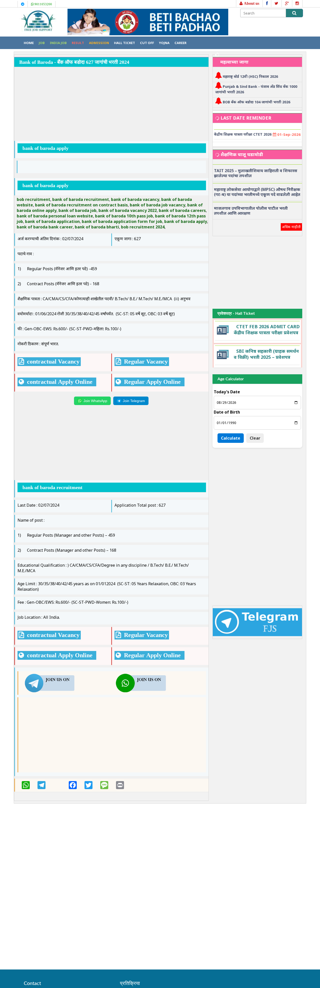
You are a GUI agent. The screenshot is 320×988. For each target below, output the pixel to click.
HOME (29, 43)
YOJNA (164, 43)
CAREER (180, 43)
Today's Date (227, 392)
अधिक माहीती (291, 226)
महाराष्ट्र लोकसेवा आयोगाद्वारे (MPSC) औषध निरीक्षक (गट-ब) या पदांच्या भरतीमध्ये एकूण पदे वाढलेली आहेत (257, 192)
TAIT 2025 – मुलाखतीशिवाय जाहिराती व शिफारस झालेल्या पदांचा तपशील (255, 173)
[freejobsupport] (49, 682)
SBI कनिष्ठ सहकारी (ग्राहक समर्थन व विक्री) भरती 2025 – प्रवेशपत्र (266, 354)
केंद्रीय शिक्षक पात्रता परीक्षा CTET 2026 (243, 134)
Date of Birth (227, 412)
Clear (255, 438)
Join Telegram (134, 401)
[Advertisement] (111, 105)
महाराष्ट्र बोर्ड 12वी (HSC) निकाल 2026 (250, 76)
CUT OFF (147, 43)
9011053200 (43, 4)
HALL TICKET (124, 43)
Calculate (230, 438)
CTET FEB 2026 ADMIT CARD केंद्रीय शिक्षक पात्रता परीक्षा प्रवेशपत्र (267, 329)
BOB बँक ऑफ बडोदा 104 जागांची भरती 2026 (256, 102)
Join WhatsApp (95, 401)
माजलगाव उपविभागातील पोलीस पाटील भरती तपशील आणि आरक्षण (251, 210)
